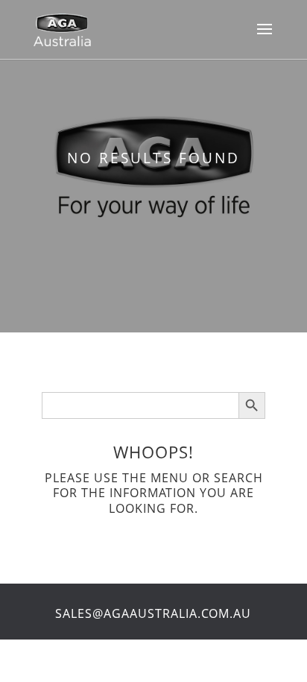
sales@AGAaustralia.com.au (153, 613)
